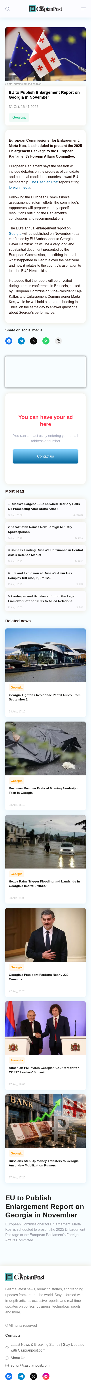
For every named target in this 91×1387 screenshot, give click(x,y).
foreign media (19, 187)
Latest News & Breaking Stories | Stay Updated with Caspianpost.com (47, 1347)
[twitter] (33, 340)
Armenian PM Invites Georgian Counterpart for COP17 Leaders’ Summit (44, 1070)
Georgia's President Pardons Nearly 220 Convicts (38, 977)
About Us (18, 1358)
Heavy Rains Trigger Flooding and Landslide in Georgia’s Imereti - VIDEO (44, 884)
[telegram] (21, 340)
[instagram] (45, 1376)
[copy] (58, 340)
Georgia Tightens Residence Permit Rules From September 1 (44, 697)
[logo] (45, 8)
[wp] (45, 340)
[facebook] (8, 340)
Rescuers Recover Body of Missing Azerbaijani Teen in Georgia (44, 790)
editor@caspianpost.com (30, 1365)
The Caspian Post (44, 182)
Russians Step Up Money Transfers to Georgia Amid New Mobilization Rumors (44, 1163)
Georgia (19, 117)
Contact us (45, 456)
